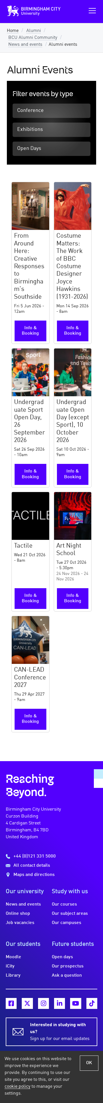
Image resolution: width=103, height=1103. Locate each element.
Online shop (18, 913)
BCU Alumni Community (32, 37)
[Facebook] (11, 1003)
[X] (27, 1003)
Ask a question (67, 975)
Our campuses (66, 923)
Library (13, 975)
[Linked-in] (59, 1003)
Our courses (64, 904)
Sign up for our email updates (60, 1032)
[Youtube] (75, 1003)
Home (13, 30)
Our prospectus (68, 966)
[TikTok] (91, 1003)
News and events (25, 44)
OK (89, 1063)
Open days (62, 957)
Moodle (13, 957)
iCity (10, 966)
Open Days (29, 148)
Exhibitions (30, 129)
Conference (30, 110)
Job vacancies (20, 923)
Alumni (33, 30)
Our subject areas (70, 913)
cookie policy (17, 1086)
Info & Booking (30, 331)
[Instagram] (43, 1003)
